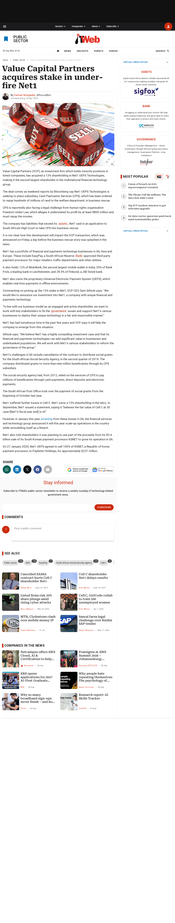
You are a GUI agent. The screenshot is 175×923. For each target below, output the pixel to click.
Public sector (19, 60)
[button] (5, 26)
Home (5, 60)
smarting (46, 419)
